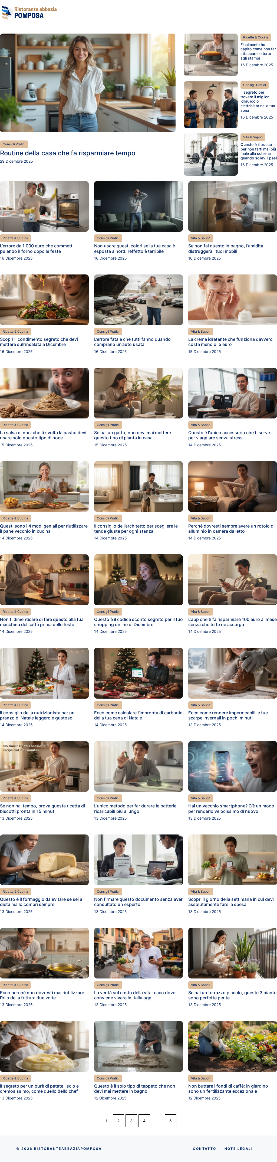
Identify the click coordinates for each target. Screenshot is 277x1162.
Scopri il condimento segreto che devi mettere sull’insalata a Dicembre (39, 341)
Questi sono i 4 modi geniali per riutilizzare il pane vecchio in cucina (44, 528)
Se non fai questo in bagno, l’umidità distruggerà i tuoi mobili (225, 248)
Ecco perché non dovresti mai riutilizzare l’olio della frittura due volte (42, 995)
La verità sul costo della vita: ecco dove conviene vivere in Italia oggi (134, 995)
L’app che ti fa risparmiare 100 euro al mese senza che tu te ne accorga (232, 622)
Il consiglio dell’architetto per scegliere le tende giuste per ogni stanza (136, 528)
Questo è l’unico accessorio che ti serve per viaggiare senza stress (229, 435)
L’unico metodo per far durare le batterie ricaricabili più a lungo (135, 808)
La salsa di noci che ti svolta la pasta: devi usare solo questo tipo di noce (43, 435)
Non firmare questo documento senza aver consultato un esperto (138, 901)
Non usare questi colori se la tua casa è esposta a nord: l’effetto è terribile (134, 248)
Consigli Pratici (14, 144)
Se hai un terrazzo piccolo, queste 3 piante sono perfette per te (232, 995)
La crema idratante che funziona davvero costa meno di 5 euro (230, 341)
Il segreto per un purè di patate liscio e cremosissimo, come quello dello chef (39, 1088)
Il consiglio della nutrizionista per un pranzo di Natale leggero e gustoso (37, 715)
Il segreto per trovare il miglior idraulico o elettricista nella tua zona (257, 101)
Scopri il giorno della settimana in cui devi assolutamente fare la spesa (231, 901)
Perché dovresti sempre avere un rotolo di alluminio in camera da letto (231, 528)
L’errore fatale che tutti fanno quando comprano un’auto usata (132, 341)
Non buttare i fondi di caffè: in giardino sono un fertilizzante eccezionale (228, 1088)
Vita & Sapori (253, 137)
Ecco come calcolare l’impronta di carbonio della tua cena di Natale (138, 715)
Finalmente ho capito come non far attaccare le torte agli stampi (258, 51)
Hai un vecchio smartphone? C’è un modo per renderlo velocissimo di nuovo (231, 808)
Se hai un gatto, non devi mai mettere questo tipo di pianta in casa (132, 435)
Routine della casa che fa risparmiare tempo (67, 153)
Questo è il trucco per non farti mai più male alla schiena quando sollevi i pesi (258, 151)
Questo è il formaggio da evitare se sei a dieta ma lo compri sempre (41, 901)
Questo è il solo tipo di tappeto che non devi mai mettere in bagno (134, 1088)
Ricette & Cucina (256, 37)
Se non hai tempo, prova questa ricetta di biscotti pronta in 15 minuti (42, 808)
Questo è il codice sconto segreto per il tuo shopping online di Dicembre (138, 622)
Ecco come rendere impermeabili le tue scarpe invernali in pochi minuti (228, 715)
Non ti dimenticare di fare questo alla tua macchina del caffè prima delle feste (42, 622)
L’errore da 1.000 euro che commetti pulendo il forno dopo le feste (37, 248)
